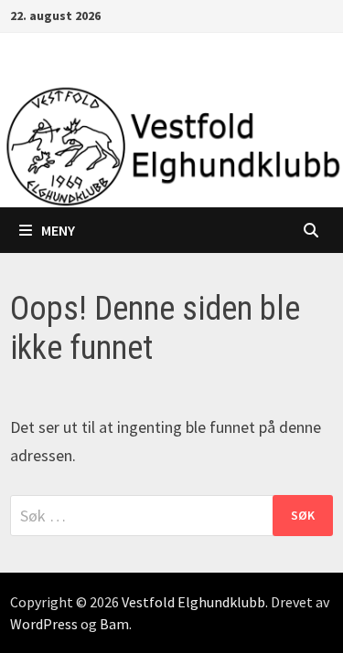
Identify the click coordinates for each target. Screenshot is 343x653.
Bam (114, 624)
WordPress (44, 624)
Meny (58, 230)
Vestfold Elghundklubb (193, 602)
